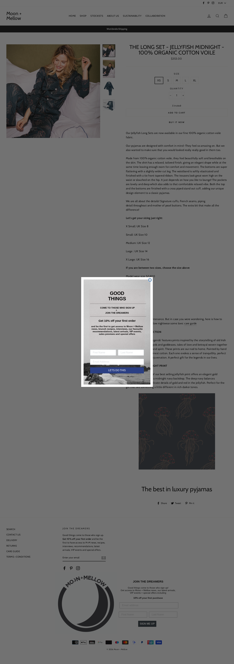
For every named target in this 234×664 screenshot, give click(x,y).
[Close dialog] (150, 280)
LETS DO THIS (117, 370)
